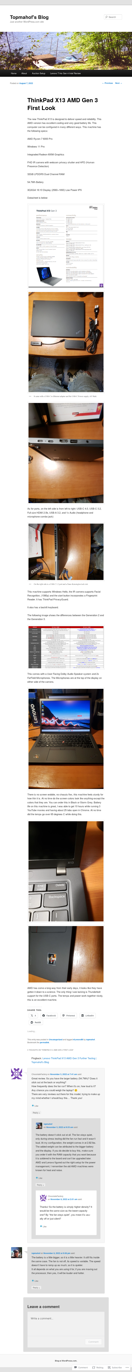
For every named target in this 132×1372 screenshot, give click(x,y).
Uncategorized (55, 1039)
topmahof (90, 1039)
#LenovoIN (78, 1039)
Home (13, 73)
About (24, 73)
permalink (44, 1042)
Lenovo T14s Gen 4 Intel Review (65, 73)
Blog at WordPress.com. (66, 1360)
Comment (93, 1341)
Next (118, 83)
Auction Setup (38, 73)
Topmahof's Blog (29, 16)
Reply (36, 1112)
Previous (107, 83)
